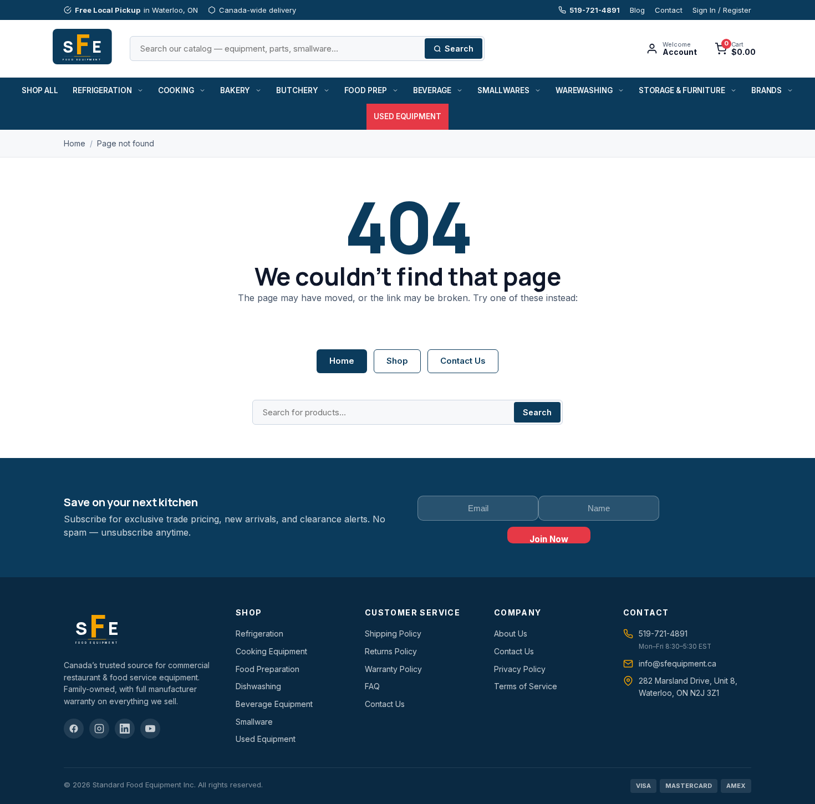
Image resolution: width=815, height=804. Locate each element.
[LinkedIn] (125, 729)
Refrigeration (102, 90)
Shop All (40, 90)
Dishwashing (258, 686)
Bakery (235, 90)
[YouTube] (150, 729)
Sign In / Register (721, 10)
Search (459, 48)
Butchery (297, 90)
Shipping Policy (393, 633)
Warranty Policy (393, 669)
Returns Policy (391, 651)
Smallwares (503, 90)
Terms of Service (525, 686)
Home (74, 143)
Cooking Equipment (271, 651)
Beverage (432, 90)
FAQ (372, 686)
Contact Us (463, 360)
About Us (510, 633)
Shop (397, 360)
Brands (766, 90)
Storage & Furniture (682, 90)
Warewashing (584, 90)
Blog (637, 10)
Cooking (176, 90)
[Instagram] (99, 729)
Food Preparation (267, 669)
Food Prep (365, 90)
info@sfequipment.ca (677, 663)
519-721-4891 (594, 10)
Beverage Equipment (274, 704)
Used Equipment (407, 116)
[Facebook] (74, 729)
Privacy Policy (520, 669)
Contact (668, 10)
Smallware (254, 721)
